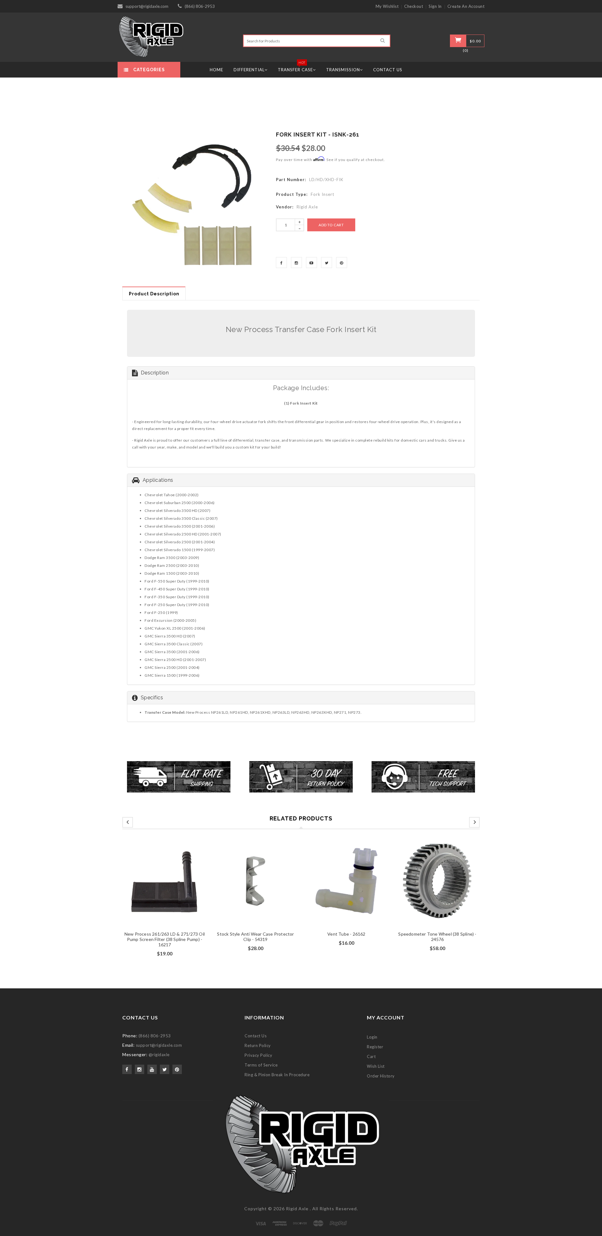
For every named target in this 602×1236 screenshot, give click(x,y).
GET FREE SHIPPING (301, 685)
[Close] (378, 542)
